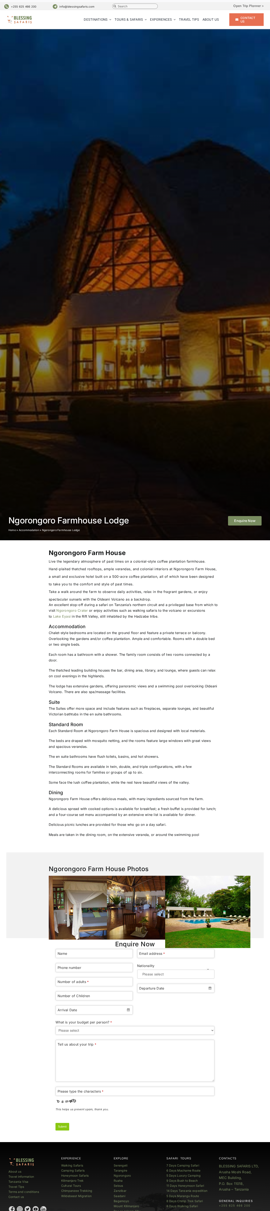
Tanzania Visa (18, 1181)
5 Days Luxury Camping (183, 1175)
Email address (152, 953)
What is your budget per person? (83, 1022)
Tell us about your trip (77, 1044)
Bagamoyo (121, 1201)
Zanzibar (120, 1190)
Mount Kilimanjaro (126, 1206)
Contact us (16, 1197)
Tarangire (120, 1170)
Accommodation (29, 530)
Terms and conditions (23, 1192)
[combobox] (94, 1010)
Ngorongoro (122, 1175)
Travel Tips (16, 1186)
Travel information (21, 1176)
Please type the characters (81, 1091)
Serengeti (120, 1165)
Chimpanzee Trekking (76, 1190)
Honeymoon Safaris (75, 1175)
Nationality (146, 966)
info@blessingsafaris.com (76, 6)
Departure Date (151, 988)
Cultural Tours (71, 1185)
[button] (245, 521)
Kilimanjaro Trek (72, 1180)
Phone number (69, 968)
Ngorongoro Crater (72, 610)
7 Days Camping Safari (182, 1165)
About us (14, 1171)
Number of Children (74, 996)
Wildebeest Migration (76, 1196)
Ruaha (118, 1180)
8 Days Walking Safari (182, 1206)
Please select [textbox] (153, 974)
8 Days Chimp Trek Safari (184, 1201)
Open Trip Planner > (248, 6)
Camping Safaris (73, 1170)
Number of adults (73, 982)
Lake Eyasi (62, 616)
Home (12, 530)
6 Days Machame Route (183, 1170)
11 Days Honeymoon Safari (185, 1185)
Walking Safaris (72, 1165)
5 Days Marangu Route (182, 1196)
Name (62, 953)
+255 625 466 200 (23, 6)
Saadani (119, 1196)
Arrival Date (67, 1010)
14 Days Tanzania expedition (186, 1190)
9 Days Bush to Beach (182, 1180)
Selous (118, 1185)
